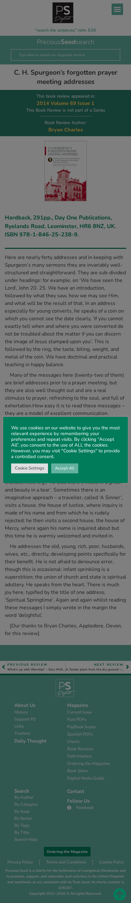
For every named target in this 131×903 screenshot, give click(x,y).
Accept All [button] (64, 468)
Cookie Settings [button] (29, 468)
